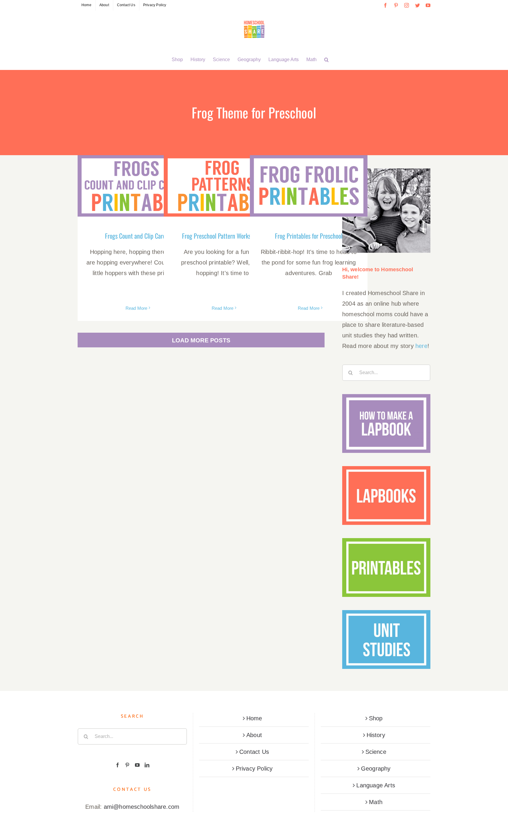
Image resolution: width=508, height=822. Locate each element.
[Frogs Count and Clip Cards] (136, 186)
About (254, 735)
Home (254, 718)
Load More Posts (201, 340)
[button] (326, 60)
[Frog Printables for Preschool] (308, 186)
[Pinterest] (127, 765)
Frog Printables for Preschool (308, 235)
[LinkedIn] (147, 765)
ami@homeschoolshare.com (142, 806)
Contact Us (254, 752)
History (376, 735)
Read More (137, 308)
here (421, 346)
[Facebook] (117, 765)
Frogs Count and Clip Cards (136, 235)
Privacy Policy (254, 768)
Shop (376, 718)
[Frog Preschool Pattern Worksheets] (222, 186)
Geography (376, 768)
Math (375, 802)
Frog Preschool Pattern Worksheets (222, 235)
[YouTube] (137, 765)
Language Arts (375, 785)
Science (375, 752)
